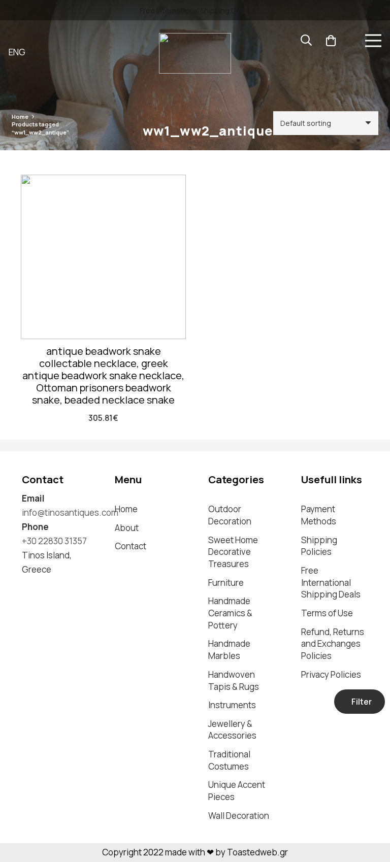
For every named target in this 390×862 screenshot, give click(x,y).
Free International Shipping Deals (331, 583)
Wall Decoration (238, 815)
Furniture (226, 582)
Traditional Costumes (229, 760)
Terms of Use (327, 613)
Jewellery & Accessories (232, 730)
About (127, 528)
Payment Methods (318, 515)
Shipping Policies (319, 546)
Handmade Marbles (229, 649)
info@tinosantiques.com (70, 512)
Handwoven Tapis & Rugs (233, 680)
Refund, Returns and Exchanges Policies (332, 644)
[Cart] (330, 40)
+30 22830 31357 (54, 541)
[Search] (306, 40)
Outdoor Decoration (229, 515)
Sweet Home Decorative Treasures (233, 552)
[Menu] (373, 40)
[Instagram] (26, 587)
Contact (130, 546)
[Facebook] (46, 587)
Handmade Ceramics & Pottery (230, 613)
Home (20, 116)
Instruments (232, 705)
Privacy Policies (331, 674)
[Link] (195, 53)
